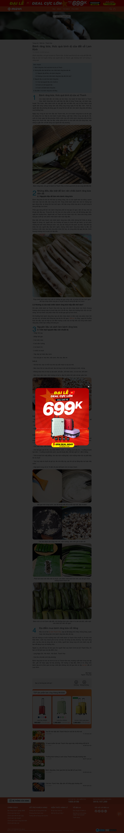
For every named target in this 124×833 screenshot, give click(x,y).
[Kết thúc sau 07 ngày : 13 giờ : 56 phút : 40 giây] (62, 446)
